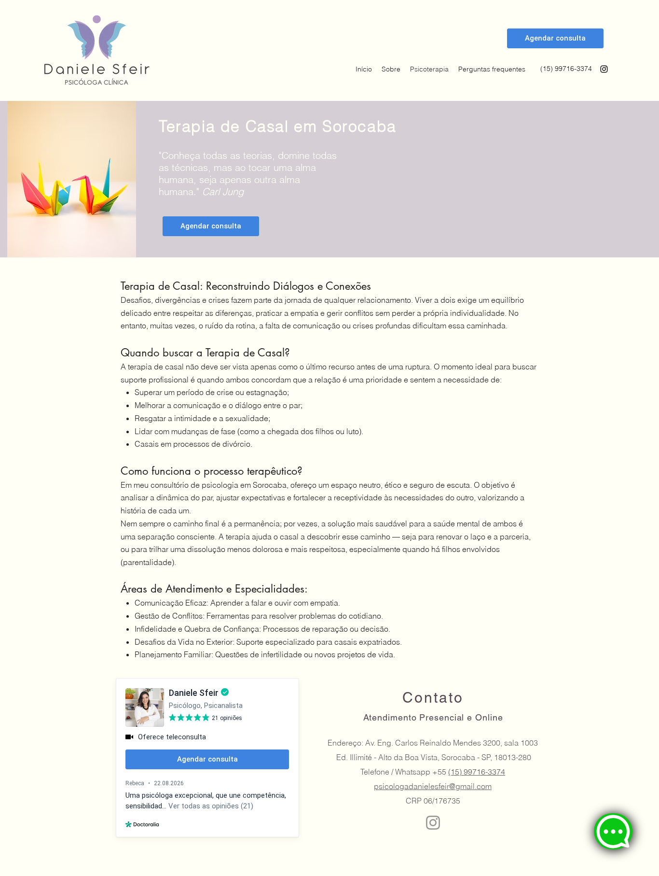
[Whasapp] (613, 831)
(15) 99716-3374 (476, 772)
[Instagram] (604, 69)
